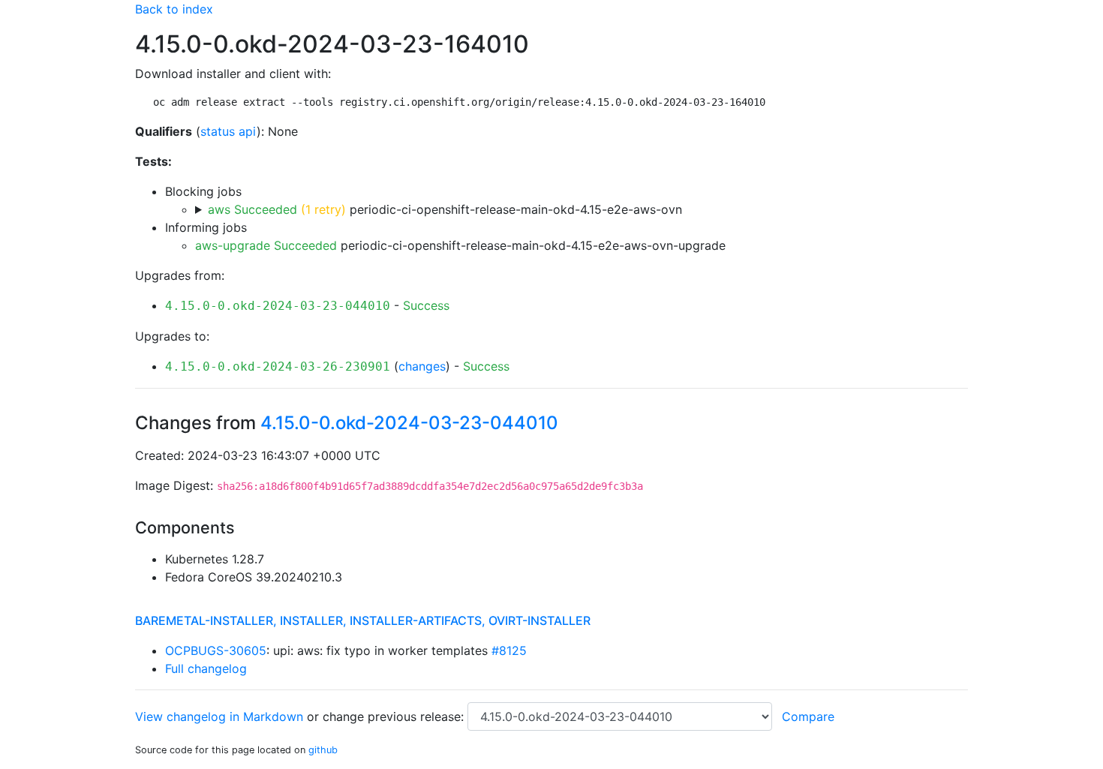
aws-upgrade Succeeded (266, 245)
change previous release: (395, 716)
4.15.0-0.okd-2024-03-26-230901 (277, 366)
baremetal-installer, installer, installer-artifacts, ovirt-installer (363, 620)
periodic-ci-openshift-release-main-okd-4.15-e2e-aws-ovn (445, 209)
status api (228, 131)
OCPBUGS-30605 (215, 650)
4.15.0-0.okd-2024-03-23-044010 (277, 306)
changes (422, 366)
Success (426, 305)
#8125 (509, 650)
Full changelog (206, 668)
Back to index (174, 9)
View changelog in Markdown (219, 716)
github (323, 749)
